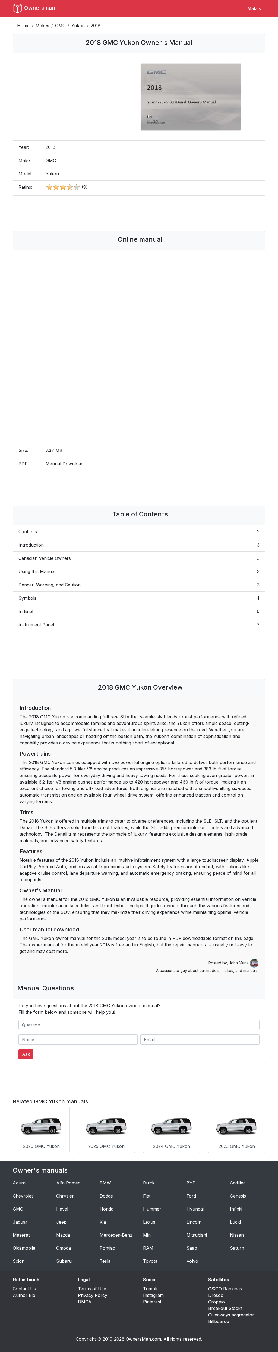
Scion (18, 1261)
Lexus (149, 1222)
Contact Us (24, 1288)
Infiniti (236, 1209)
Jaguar (20, 1222)
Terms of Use (92, 1288)
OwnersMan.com (143, 1339)
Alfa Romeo (68, 1183)
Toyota (150, 1261)
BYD (191, 1183)
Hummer (152, 1209)
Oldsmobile (24, 1248)
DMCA (84, 1301)
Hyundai (195, 1209)
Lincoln (194, 1222)
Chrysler (65, 1196)
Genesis (238, 1196)
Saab (192, 1248)
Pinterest (152, 1301)
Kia (103, 1222)
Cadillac (238, 1183)
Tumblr (150, 1288)
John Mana (239, 963)
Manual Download (64, 463)
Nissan (237, 1235)
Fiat (146, 1196)
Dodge (106, 1196)
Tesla (105, 1261)
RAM (148, 1248)
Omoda (63, 1248)
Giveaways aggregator (231, 1315)
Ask (26, 1054)
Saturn (237, 1248)
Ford (191, 1196)
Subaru (64, 1261)
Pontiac (107, 1248)
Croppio (216, 1301)
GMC (60, 25)
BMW (105, 1183)
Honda (106, 1209)
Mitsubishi (197, 1235)
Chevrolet (23, 1196)
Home (23, 25)
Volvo (192, 1261)
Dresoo (215, 1295)
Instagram (153, 1295)
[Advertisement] (139, 213)
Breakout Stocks (225, 1308)
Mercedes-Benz (116, 1235)
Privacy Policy (92, 1295)
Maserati (21, 1235)
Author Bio (24, 1295)
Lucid (235, 1222)
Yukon (78, 25)
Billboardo (218, 1321)
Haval (62, 1209)
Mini (147, 1235)
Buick (148, 1183)
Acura (19, 1183)
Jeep (61, 1222)
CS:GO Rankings (225, 1288)
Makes (254, 8)
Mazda (63, 1235)
